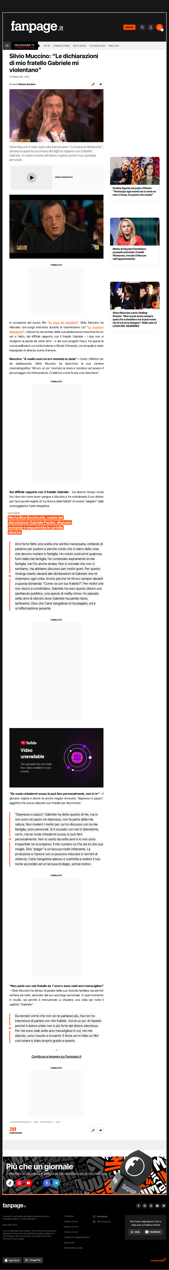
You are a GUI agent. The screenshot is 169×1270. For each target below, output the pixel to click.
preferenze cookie (73, 1248)
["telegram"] (56, 1183)
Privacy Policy (71, 1227)
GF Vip (47, 45)
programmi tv (47, 1122)
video (58, 1122)
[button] (100, 84)
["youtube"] (28, 1183)
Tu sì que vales (97, 45)
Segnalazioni (71, 1221)
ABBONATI (129, 27)
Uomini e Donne (61, 45)
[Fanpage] (14, 1205)
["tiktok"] (10, 1183)
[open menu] (7, 46)
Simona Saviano (26, 84)
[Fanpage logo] (33, 27)
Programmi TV (25, 45)
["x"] (37, 1183)
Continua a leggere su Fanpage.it (56, 1056)
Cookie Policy (71, 1232)
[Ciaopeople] (158, 1261)
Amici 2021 (113, 45)
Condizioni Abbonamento (77, 1237)
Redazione (69, 1242)
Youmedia (69, 1216)
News (35, 1122)
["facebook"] (47, 1183)
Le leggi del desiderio (63, 322)
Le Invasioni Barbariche (20, 1122)
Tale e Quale (79, 45)
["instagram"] (19, 1183)
